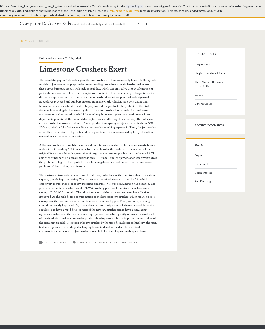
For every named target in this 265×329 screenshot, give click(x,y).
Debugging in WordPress (124, 11)
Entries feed (201, 164)
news (133, 242)
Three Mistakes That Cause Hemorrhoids (209, 84)
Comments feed (203, 172)
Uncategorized (56, 242)
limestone (118, 242)
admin (78, 58)
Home (25, 41)
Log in (198, 155)
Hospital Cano (202, 64)
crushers (100, 242)
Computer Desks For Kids (45, 24)
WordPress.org (203, 181)
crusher (83, 242)
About (142, 24)
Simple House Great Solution (210, 73)
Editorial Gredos (203, 103)
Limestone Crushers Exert (83, 69)
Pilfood (199, 95)
